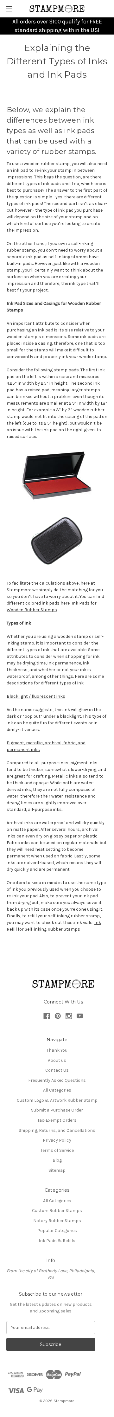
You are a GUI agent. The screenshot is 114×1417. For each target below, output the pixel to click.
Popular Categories (57, 1230)
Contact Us (57, 1070)
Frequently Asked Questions (57, 1080)
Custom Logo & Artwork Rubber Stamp (57, 1100)
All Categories (57, 1090)
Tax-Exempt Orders (57, 1120)
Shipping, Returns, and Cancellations (57, 1130)
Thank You (57, 1050)
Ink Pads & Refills (57, 1240)
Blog (57, 1160)
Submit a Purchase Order (57, 1110)
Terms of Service (57, 1150)
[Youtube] (80, 1016)
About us (57, 1060)
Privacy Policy (57, 1140)
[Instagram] (69, 1016)
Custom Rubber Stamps (57, 1210)
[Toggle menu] (8, 8)
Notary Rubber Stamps (57, 1220)
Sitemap (57, 1170)
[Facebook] (46, 1016)
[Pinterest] (57, 1016)
